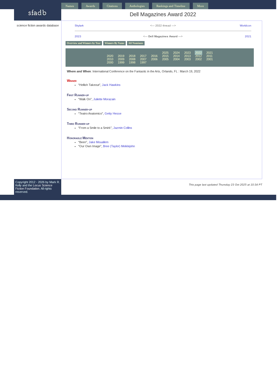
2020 (110, 56)
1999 (121, 62)
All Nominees (135, 43)
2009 (121, 59)
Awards (90, 6)
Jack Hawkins (111, 84)
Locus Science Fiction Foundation (33, 187)
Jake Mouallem (98, 142)
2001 (209, 59)
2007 (143, 59)
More (200, 6)
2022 (198, 52)
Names (70, 6)
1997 (143, 62)
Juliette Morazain (104, 99)
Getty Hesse (113, 113)
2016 (154, 56)
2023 (78, 36)
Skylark (79, 25)
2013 (187, 56)
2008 (132, 59)
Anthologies (137, 6)
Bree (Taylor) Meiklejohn (119, 146)
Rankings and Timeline (170, 6)
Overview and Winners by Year (84, 43)
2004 (176, 59)
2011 (209, 56)
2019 (121, 56)
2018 (132, 56)
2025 (165, 52)
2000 (110, 62)
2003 (187, 59)
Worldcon (245, 25)
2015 (165, 56)
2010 (110, 59)
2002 (198, 59)
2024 (176, 52)
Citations (112, 6)
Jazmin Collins (122, 127)
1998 (132, 62)
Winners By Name (114, 43)
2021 (248, 36)
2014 (176, 56)
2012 (198, 56)
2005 (165, 59)
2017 (143, 56)
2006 (154, 59)
